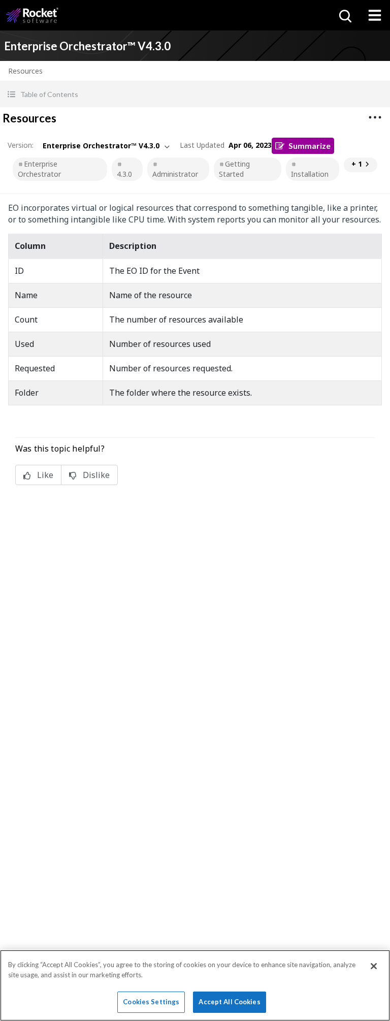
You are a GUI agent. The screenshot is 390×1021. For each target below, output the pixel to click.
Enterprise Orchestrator (39, 169)
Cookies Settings (151, 1002)
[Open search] (344, 15)
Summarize (309, 145)
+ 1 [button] (356, 164)
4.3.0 (124, 174)
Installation (310, 174)
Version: (21, 145)
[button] (195, 94)
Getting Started (234, 169)
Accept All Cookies (229, 1002)
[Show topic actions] (375, 117)
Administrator (175, 174)
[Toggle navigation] (375, 15)
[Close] (374, 966)
